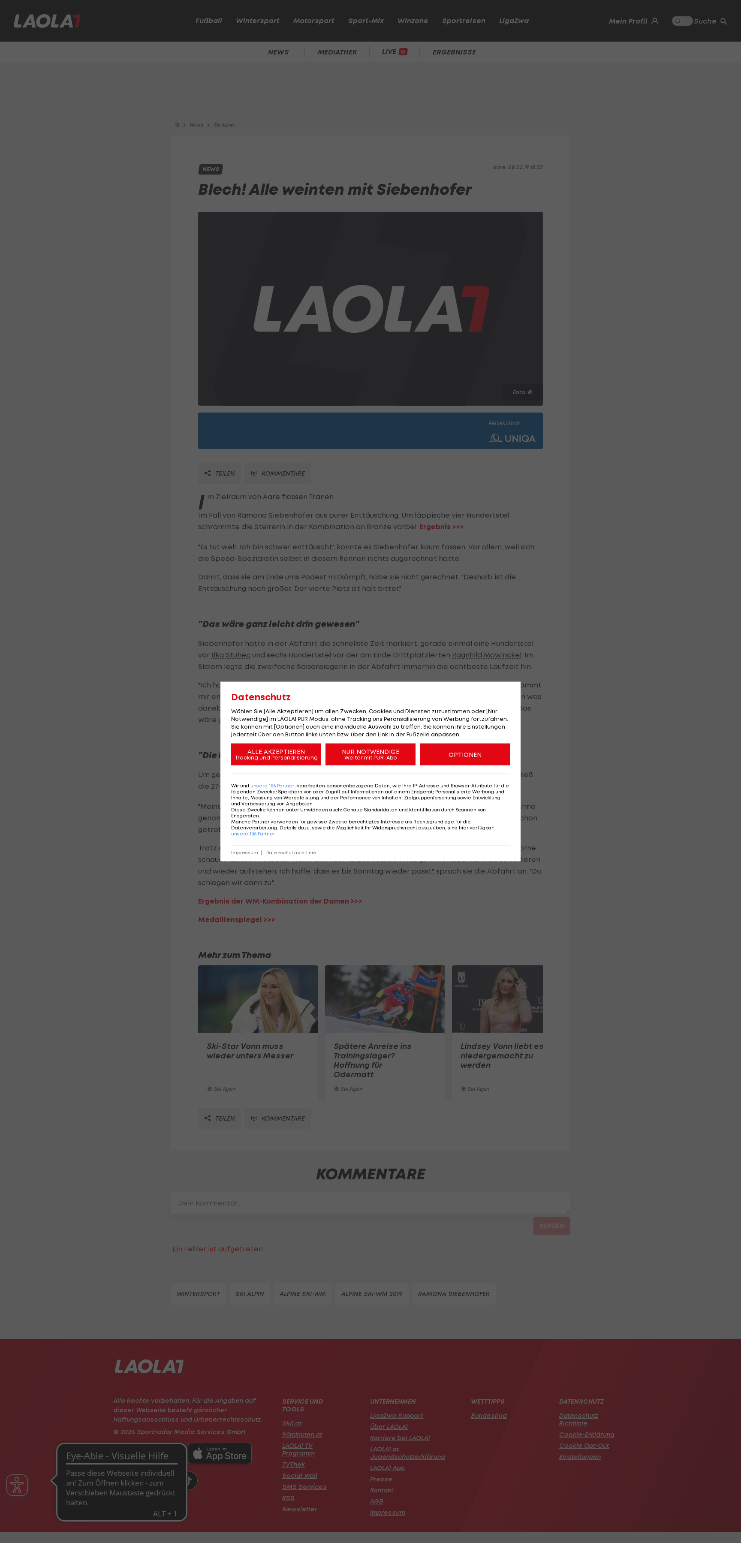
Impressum (244, 852)
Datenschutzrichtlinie (290, 852)
